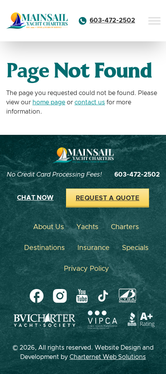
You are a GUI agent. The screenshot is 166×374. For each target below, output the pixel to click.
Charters (125, 227)
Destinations (44, 248)
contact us (90, 102)
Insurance (93, 248)
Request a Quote (107, 198)
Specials (135, 248)
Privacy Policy (86, 268)
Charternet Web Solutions (107, 357)
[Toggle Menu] (154, 20)
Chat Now (35, 198)
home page (48, 102)
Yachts (87, 227)
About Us (48, 227)
